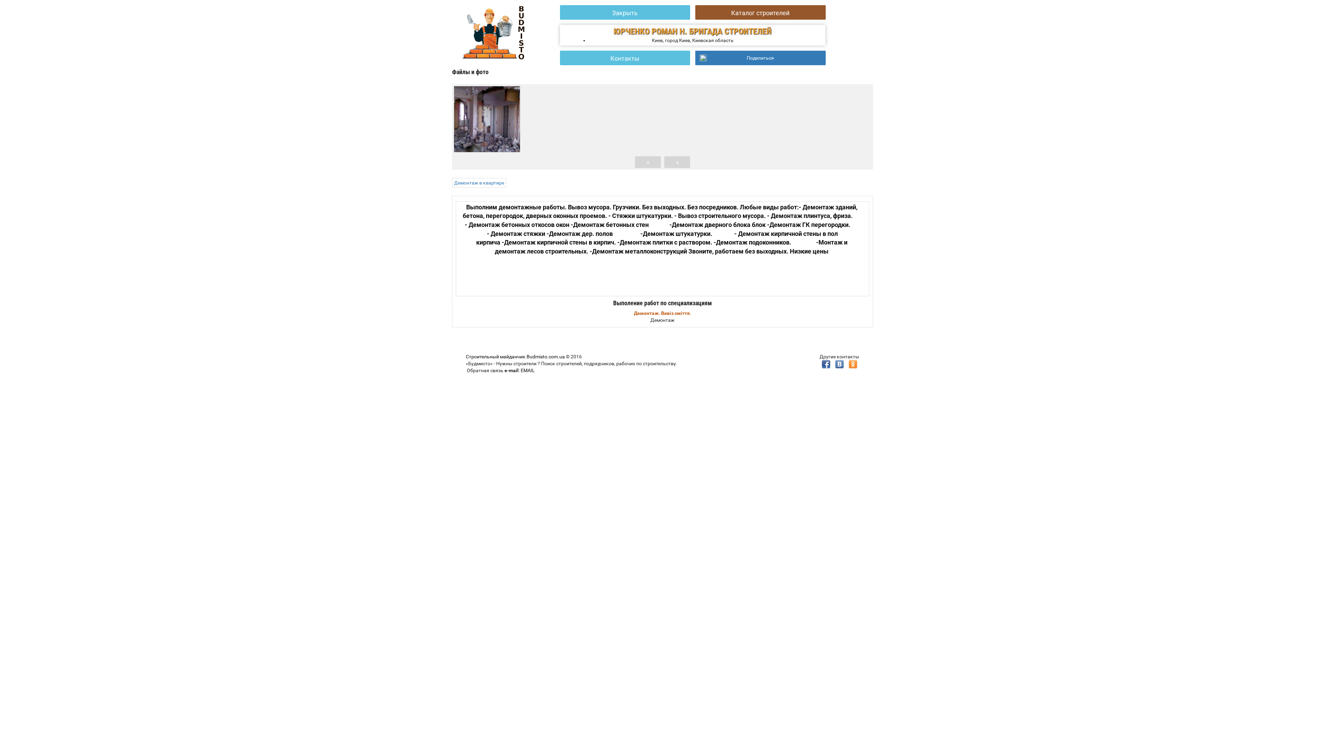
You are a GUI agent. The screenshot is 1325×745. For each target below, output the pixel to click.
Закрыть (625, 13)
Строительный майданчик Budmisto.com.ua (515, 356)
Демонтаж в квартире (479, 183)
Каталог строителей (760, 13)
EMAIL (528, 370)
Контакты (624, 58)
